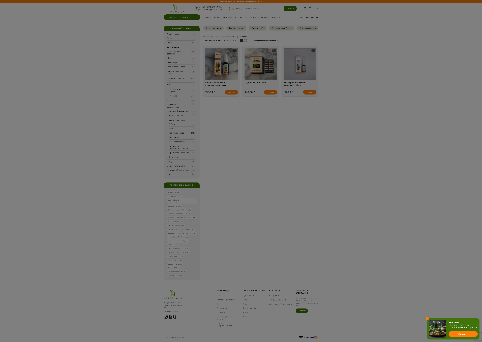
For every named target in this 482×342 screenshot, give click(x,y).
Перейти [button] (463, 334)
